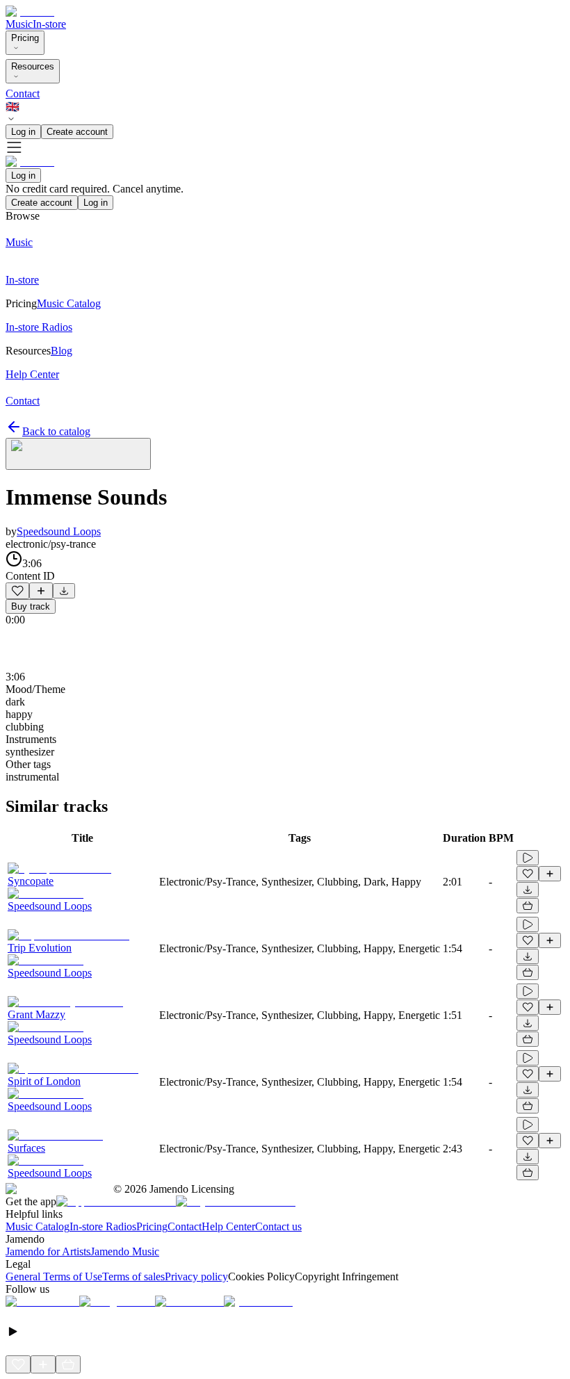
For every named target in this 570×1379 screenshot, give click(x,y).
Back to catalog (56, 431)
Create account (77, 132)
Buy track (30, 606)
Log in (23, 132)
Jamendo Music (124, 1251)
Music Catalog (38, 1226)
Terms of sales (133, 1276)
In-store (49, 24)
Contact (23, 93)
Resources (32, 66)
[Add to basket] (527, 905)
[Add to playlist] (41, 590)
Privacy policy (196, 1276)
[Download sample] (64, 590)
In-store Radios (103, 1226)
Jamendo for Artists (48, 1251)
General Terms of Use (54, 1276)
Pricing (25, 38)
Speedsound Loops (59, 531)
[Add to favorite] (17, 590)
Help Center (228, 1226)
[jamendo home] (30, 11)
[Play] (78, 454)
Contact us (278, 1226)
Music (19, 24)
